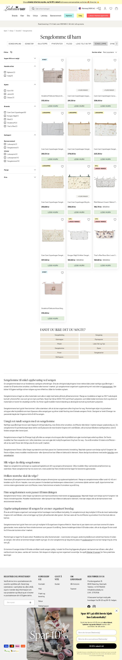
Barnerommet (9, 141)
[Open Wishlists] (110, 8)
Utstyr (12, 30)
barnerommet (75, 496)
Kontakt (41, 584)
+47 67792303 (99, 587)
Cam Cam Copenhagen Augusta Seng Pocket (84, 96)
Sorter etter (97, 52)
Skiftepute (59, 357)
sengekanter (9, 455)
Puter (59, 353)
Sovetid (18, 30)
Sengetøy (98, 335)
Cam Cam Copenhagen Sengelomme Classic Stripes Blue (61, 149)
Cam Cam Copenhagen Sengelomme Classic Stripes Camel (89, 149)
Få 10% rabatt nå (96, 646)
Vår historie (74, 584)
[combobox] (53, 8)
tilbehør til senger (93, 552)
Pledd (59, 344)
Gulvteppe (59, 339)
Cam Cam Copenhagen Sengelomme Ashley (56, 202)
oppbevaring (87, 540)
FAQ (40, 589)
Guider (57, 584)
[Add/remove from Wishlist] (62, 60)
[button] (116, 8)
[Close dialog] (116, 611)
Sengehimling (59, 335)
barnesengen (107, 386)
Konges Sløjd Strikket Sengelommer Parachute (85, 255)
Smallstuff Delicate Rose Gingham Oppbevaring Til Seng (61, 308)
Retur (40, 601)
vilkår (31, 587)
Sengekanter (99, 353)
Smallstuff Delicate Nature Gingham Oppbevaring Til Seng (62, 96)
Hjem (5, 30)
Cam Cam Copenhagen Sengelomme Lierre (56, 255)
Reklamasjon (43, 606)
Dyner (99, 348)
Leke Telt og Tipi (99, 344)
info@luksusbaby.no (95, 590)
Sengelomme (27, 30)
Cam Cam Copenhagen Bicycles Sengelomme (84, 202)
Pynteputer (99, 339)
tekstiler (110, 452)
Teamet (73, 589)
